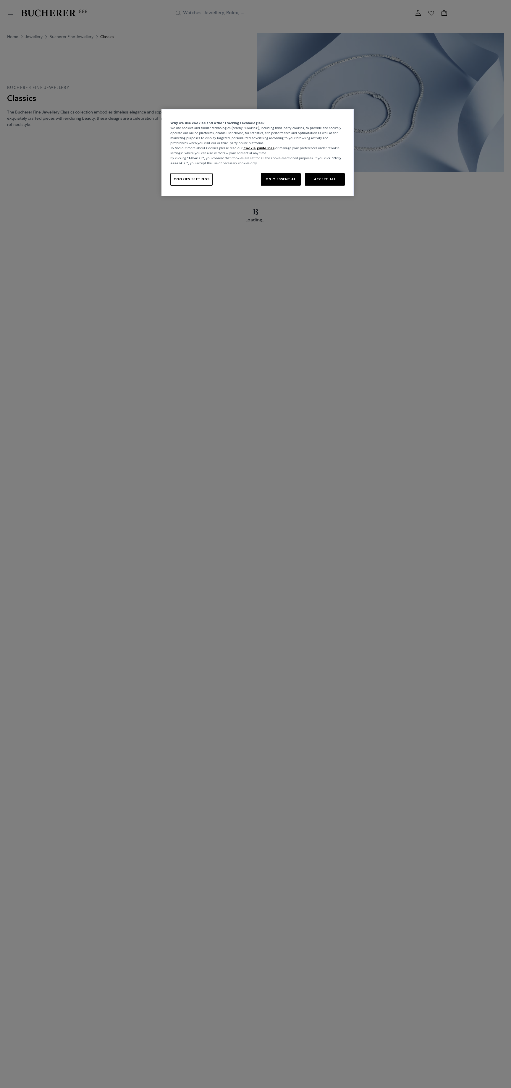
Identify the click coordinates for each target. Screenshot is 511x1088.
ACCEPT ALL (325, 179)
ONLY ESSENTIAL (281, 179)
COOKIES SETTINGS (191, 179)
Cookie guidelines (258, 148)
